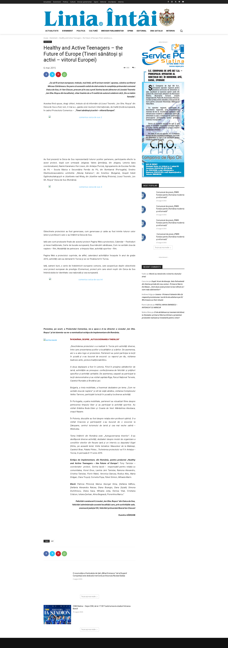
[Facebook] (168, 1)
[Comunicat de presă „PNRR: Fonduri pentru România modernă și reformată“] (148, 223)
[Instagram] (172, 1)
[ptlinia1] (163, 55)
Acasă (46, 38)
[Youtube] (182, 1)
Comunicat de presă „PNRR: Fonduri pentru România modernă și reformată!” (170, 208)
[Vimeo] (179, 1)
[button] (181, 31)
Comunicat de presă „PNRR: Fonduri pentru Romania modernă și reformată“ (170, 194)
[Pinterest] (58, 74)
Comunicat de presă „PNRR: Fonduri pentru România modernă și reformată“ (170, 222)
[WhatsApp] (64, 74)
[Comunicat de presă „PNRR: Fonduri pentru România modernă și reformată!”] (148, 209)
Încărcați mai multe (89, 596)
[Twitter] (175, 1)
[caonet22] (163, 122)
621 (52, 541)
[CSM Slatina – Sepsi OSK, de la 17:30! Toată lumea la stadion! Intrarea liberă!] (57, 614)
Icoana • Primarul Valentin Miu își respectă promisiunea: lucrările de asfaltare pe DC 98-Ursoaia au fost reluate (162, 297)
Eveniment (53, 38)
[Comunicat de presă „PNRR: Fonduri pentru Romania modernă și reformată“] (148, 195)
